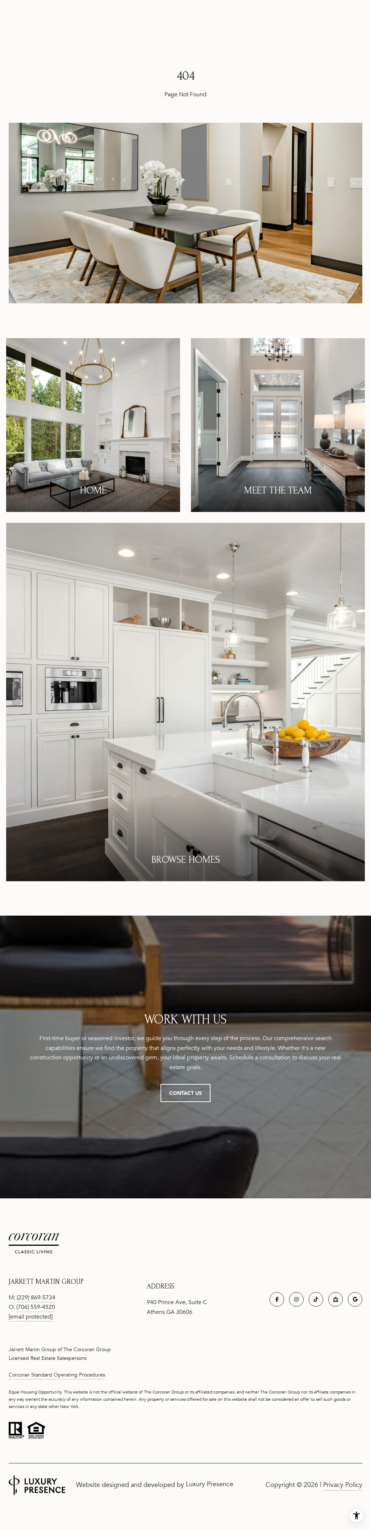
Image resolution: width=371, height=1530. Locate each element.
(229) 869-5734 (36, 1297)
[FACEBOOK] (277, 1299)
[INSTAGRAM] (296, 1299)
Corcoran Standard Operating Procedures (57, 1375)
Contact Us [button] (185, 1093)
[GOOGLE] (355, 1299)
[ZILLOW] (335, 1299)
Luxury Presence (209, 1484)
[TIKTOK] (316, 1299)
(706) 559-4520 (35, 1307)
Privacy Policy (342, 1485)
